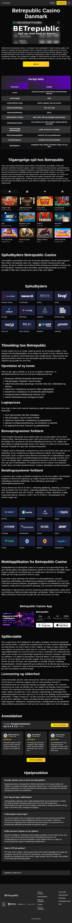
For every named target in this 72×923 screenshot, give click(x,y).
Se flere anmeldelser (36, 760)
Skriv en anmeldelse (59, 725)
